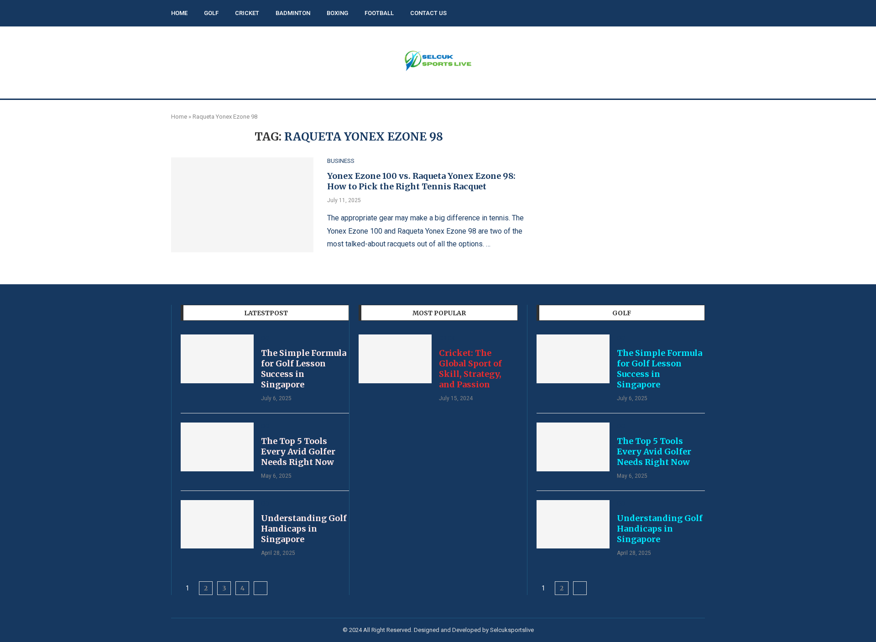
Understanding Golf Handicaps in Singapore (304, 528)
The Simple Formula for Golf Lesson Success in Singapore (303, 369)
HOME (179, 13)
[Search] (700, 13)
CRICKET (247, 13)
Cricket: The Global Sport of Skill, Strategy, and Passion (470, 369)
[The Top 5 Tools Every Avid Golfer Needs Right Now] (217, 447)
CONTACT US (428, 13)
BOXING (337, 13)
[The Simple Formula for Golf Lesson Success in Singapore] (217, 358)
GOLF (211, 13)
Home (179, 116)
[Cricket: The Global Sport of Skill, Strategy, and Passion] (395, 358)
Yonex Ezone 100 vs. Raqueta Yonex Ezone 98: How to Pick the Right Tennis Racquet (421, 181)
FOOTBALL (379, 13)
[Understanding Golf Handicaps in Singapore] (217, 524)
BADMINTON (293, 13)
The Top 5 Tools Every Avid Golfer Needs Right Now (298, 451)
